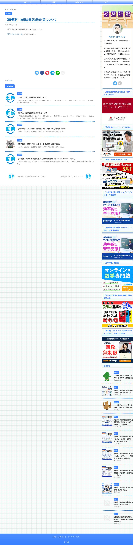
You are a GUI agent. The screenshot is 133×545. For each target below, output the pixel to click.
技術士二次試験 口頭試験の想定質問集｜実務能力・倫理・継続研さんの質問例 (123, 422)
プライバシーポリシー (74, 537)
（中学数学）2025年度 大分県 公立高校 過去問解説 (38, 144)
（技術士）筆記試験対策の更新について (32, 97)
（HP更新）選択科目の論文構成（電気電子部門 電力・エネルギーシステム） (46, 159)
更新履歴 (10, 80)
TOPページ (27, 2)
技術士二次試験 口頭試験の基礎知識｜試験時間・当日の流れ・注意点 (123, 473)
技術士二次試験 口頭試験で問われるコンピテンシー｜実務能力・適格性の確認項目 (123, 456)
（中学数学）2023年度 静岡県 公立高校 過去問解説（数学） (41, 129)
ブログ (105, 2)
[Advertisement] (50, 52)
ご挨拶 (53, 2)
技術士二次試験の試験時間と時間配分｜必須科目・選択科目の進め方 (123, 519)
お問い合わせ (79, 2)
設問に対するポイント (14, 34)
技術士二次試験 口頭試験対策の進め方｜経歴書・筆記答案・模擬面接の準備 (123, 439)
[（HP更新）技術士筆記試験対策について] (52, 73)
